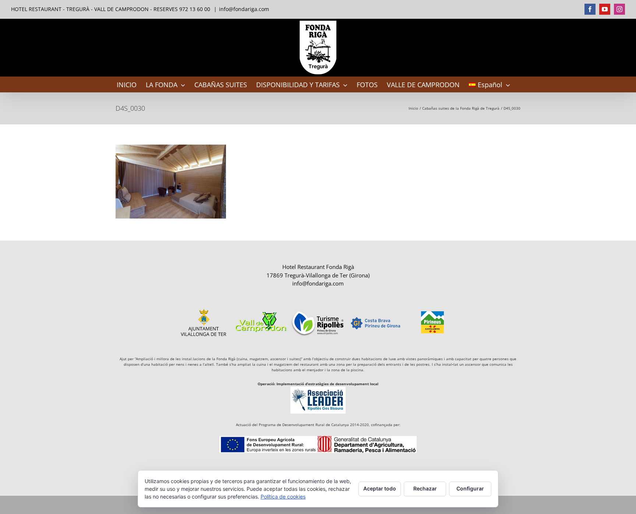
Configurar (470, 488)
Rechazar (425, 488)
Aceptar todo (379, 488)
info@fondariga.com (244, 9)
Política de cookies (283, 496)
